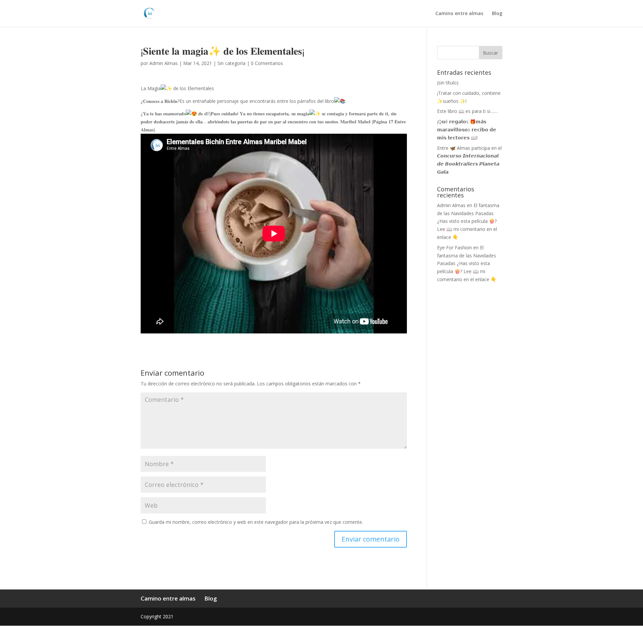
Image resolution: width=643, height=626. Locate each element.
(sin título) (447, 82)
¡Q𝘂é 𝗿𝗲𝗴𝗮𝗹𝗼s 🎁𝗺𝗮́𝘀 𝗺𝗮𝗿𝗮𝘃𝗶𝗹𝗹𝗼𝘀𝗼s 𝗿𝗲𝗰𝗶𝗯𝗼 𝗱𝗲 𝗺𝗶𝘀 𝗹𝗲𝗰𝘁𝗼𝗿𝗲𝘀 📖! (466, 129)
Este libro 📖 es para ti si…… (467, 111)
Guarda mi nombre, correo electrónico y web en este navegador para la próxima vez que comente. (256, 522)
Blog (497, 13)
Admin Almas (163, 63)
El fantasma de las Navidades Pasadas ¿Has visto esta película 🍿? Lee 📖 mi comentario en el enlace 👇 (468, 221)
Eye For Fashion (454, 247)
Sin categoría (231, 63)
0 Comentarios (267, 63)
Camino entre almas (459, 13)
